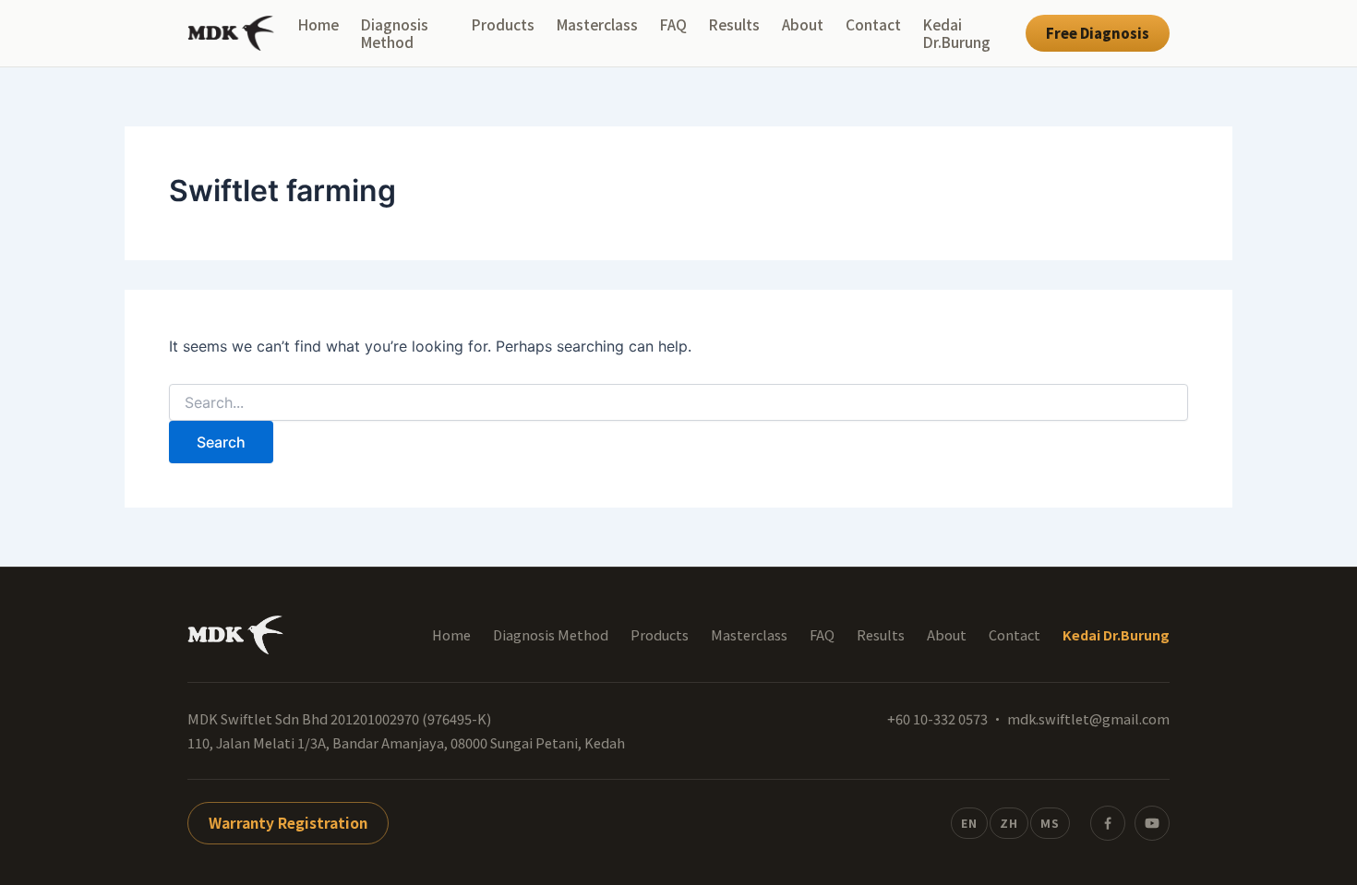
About (802, 25)
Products (503, 25)
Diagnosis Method (394, 34)
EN (969, 822)
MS (1050, 822)
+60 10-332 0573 (937, 718)
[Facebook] (1107, 823)
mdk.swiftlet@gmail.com (1088, 718)
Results (734, 25)
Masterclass (597, 25)
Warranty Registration (288, 822)
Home (318, 25)
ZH (1009, 822)
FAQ (673, 25)
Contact (873, 25)
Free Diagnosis (1097, 32)
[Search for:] (678, 403)
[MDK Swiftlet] (230, 33)
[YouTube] (1152, 823)
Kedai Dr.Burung (957, 34)
